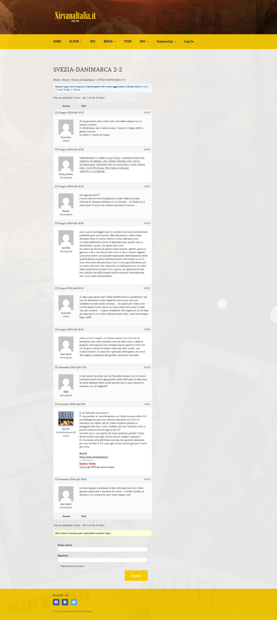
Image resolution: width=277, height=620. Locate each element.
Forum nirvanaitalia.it (83, 79)
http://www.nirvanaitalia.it (94, 456)
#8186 (147, 367)
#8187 (147, 186)
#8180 (147, 288)
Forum (65, 79)
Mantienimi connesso (72, 566)
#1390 (147, 112)
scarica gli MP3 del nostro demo (97, 467)
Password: (63, 555)
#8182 (147, 149)
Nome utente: (65, 545)
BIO (92, 41)
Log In (189, 41)
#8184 (147, 479)
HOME (57, 41)
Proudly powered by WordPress (72, 611)
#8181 (147, 404)
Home (56, 79)
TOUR (128, 41)
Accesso (136, 575)
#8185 (147, 223)
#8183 (147, 329)
